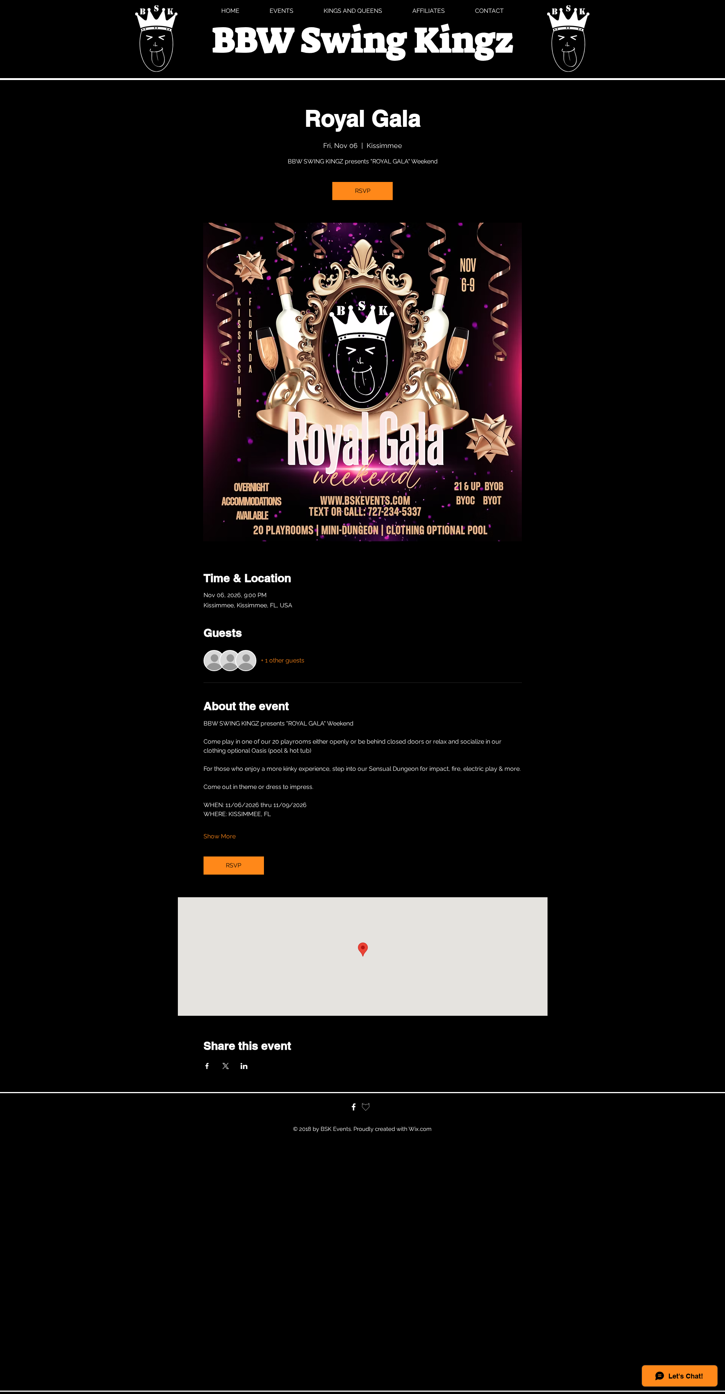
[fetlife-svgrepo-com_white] (365, 1107)
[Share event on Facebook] (207, 1066)
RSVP (362, 190)
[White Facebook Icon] (353, 1107)
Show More (220, 836)
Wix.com (420, 1129)
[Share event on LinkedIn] (244, 1066)
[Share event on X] (225, 1066)
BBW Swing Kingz (362, 40)
